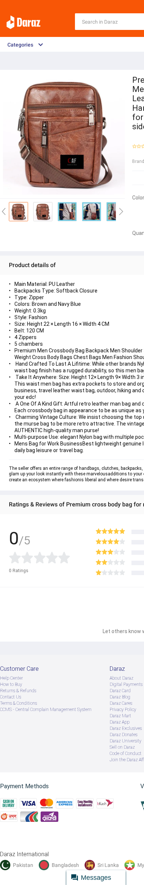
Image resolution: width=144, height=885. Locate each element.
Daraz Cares (121, 703)
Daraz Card (120, 690)
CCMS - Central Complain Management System (46, 709)
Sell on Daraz (122, 747)
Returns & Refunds (18, 690)
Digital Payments (126, 684)
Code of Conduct (125, 753)
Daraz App (120, 722)
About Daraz (121, 678)
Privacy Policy (123, 709)
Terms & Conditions (18, 703)
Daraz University (125, 741)
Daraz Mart (120, 715)
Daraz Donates (123, 734)
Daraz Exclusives (126, 728)
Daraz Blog (120, 697)
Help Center (11, 678)
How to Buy (11, 684)
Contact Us (10, 697)
